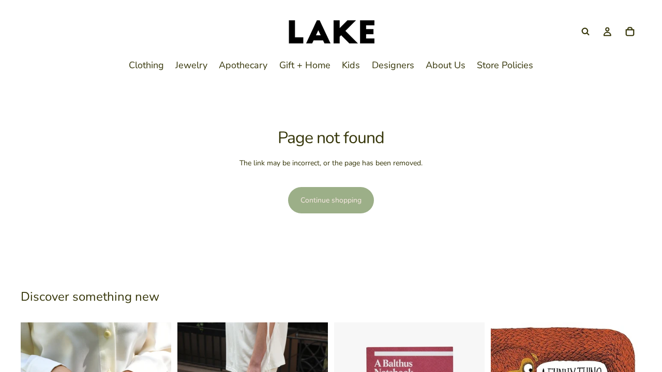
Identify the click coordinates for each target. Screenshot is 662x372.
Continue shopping (331, 200)
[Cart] (630, 31)
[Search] (585, 31)
